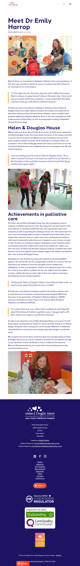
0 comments (26, 32)
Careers (40, 476)
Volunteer (40, 471)
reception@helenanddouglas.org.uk (46, 443)
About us (40, 464)
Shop (40, 473)
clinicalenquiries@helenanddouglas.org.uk (46, 446)
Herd (53, 561)
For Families (40, 466)
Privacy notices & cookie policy (34, 561)
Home (40, 462)
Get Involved (40, 469)
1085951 (58, 555)
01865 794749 (44, 440)
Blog (19, 32)
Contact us (40, 478)
